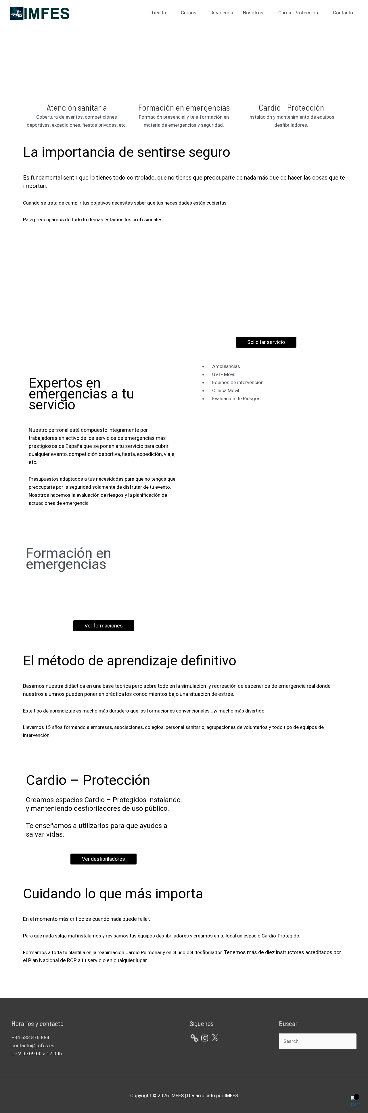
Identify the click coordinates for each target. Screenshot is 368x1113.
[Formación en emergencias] (184, 94)
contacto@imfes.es (33, 1045)
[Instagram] (204, 1038)
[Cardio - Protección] (291, 94)
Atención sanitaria (77, 107)
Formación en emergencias (184, 107)
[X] (215, 1038)
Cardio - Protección (291, 107)
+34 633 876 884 (30, 1037)
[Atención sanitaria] (77, 94)
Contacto (343, 13)
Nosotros (253, 13)
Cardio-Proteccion (298, 13)
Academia (222, 13)
